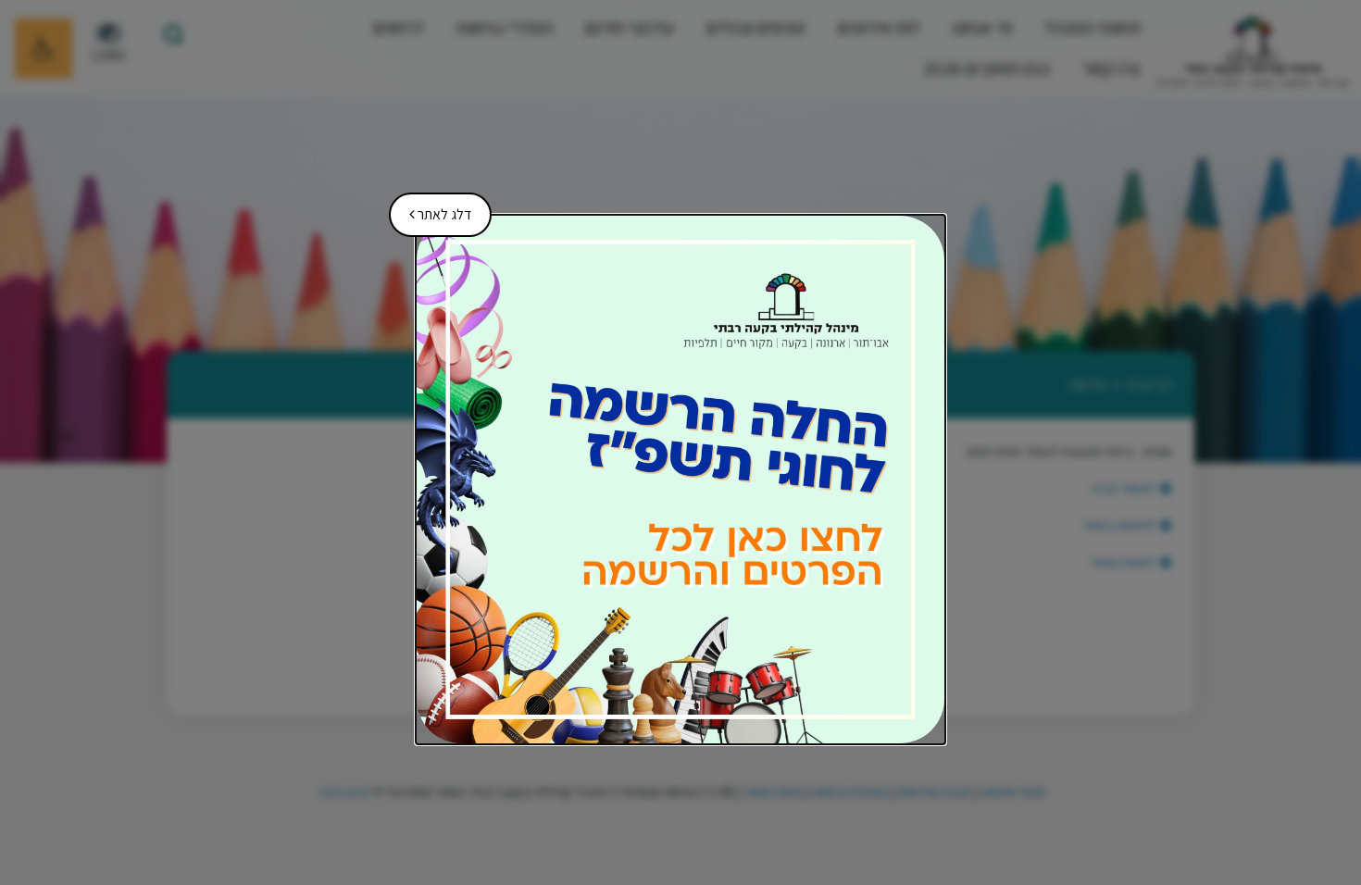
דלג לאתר (433, 208)
